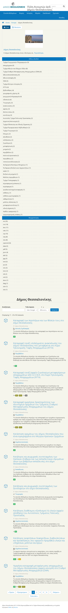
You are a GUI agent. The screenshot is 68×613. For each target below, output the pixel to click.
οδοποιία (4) (14, 100)
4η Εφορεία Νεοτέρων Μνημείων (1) (30, 165)
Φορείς (21, 13)
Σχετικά (55, 13)
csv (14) (10, 224)
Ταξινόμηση (29, 307)
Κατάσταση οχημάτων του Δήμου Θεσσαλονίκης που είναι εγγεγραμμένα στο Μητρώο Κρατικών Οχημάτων (38, 435)
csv (20, 559)
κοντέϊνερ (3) (14, 115)
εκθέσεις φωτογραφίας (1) (23, 196)
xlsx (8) (10, 240)
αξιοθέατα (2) (14, 137)
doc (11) (10, 227)
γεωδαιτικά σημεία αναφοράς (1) (27, 190)
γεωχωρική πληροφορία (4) (24, 97)
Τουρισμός (19, 494)
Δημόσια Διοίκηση (21, 442)
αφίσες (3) (12, 109)
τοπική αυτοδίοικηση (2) (22, 162)
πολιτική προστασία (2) (21, 156)
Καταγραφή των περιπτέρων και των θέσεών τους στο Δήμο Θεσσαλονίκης (38, 321)
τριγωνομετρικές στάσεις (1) (25, 215)
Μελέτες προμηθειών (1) (22, 177)
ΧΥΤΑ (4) (11, 87)
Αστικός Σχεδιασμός (22, 329)
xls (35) (10, 221)
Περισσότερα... (39, 53)
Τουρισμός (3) (15, 103)
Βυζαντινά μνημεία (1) (20, 174)
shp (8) (10, 237)
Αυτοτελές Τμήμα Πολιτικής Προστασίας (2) (33, 118)
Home (8, 23)
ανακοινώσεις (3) (17, 106)
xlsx (15, 559)
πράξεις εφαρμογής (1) (21, 211)
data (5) (11, 246)
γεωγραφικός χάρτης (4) (22, 93)
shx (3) (10, 268)
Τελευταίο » (34, 596)
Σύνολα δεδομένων (10, 13)
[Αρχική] (13, 5)
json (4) (10, 252)
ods (17, 395)
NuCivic (16, 607)
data (20, 395)
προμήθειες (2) (15, 159)
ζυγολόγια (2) (14, 143)
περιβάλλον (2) (16, 152)
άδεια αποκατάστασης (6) (22, 75)
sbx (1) (10, 290)
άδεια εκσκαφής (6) (18, 78)
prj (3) (9, 265)
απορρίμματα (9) (17, 65)
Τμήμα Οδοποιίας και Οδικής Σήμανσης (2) (33, 125)
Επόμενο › (56, 592)
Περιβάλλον (19, 354)
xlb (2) (10, 274)
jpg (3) (10, 259)
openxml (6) (13, 243)
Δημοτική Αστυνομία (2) (22, 121)
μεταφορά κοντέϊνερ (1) (21, 205)
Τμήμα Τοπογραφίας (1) (21, 180)
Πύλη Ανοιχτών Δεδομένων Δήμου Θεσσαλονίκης (43, 8)
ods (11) (10, 231)
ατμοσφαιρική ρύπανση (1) (24, 183)
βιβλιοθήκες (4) (16, 90)
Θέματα (37, 13)
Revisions (17, 27)
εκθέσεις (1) (13, 193)
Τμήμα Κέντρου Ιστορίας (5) (24, 84)
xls (14, 336)
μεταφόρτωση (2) (17, 146)
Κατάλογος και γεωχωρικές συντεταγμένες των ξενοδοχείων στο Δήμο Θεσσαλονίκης (35, 487)
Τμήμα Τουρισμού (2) (20, 131)
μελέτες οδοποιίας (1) (20, 202)
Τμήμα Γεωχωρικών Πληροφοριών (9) (31, 62)
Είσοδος (62, 18)
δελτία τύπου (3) (17, 112)
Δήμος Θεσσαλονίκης (12, 49)
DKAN (9, 607)
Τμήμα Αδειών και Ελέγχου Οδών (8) (30, 69)
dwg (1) (10, 283)
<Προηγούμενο (22, 592)
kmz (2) (10, 271)
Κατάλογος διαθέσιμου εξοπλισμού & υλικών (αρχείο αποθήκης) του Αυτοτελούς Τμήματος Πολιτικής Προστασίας (38, 513)
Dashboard (46, 13)
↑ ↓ (41, 307)
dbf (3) (10, 255)
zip (26, 395)
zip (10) (10, 234)
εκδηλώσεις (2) (16, 140)
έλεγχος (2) (13, 134)
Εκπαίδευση (19, 469)
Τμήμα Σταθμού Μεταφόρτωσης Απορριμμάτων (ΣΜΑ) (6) (33, 72)
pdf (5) (10, 249)
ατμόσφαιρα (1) (16, 187)
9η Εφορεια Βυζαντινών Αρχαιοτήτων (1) (33, 168)
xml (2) (10, 277)
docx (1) (11, 280)
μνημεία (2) (13, 149)
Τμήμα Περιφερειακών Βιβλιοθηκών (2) (32, 128)
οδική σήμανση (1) (18, 208)
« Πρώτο (11, 592)
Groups (13, 23)
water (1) (11, 171)
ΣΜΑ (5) (11, 81)
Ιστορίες (29, 13)
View (7, 27)
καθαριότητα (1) (16, 199)
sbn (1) (10, 286)
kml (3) (10, 262)
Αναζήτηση (6, 307)
